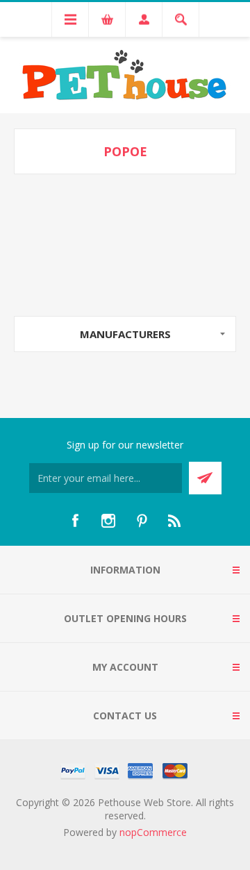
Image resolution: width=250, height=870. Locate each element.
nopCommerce (153, 832)
